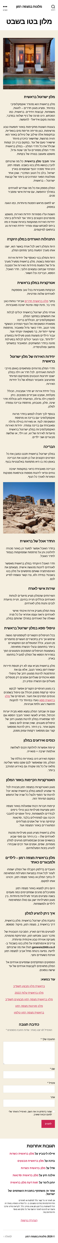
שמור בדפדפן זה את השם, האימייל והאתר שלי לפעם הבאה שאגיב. (30, 1113)
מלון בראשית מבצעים (30, 1160)
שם (52, 1069)
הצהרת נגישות (29, 1220)
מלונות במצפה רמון (29, 6)
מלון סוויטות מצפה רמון (29, 1006)
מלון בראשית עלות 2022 (29, 992)
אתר (52, 1097)
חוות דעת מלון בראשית (24, 1182)
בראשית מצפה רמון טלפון (29, 1012)
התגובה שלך (48, 1039)
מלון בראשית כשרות (22, 1153)
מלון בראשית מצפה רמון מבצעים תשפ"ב (29, 999)
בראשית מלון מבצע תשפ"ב (29, 986)
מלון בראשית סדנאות (25, 1175)
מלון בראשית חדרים (36, 301)
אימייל (51, 1083)
